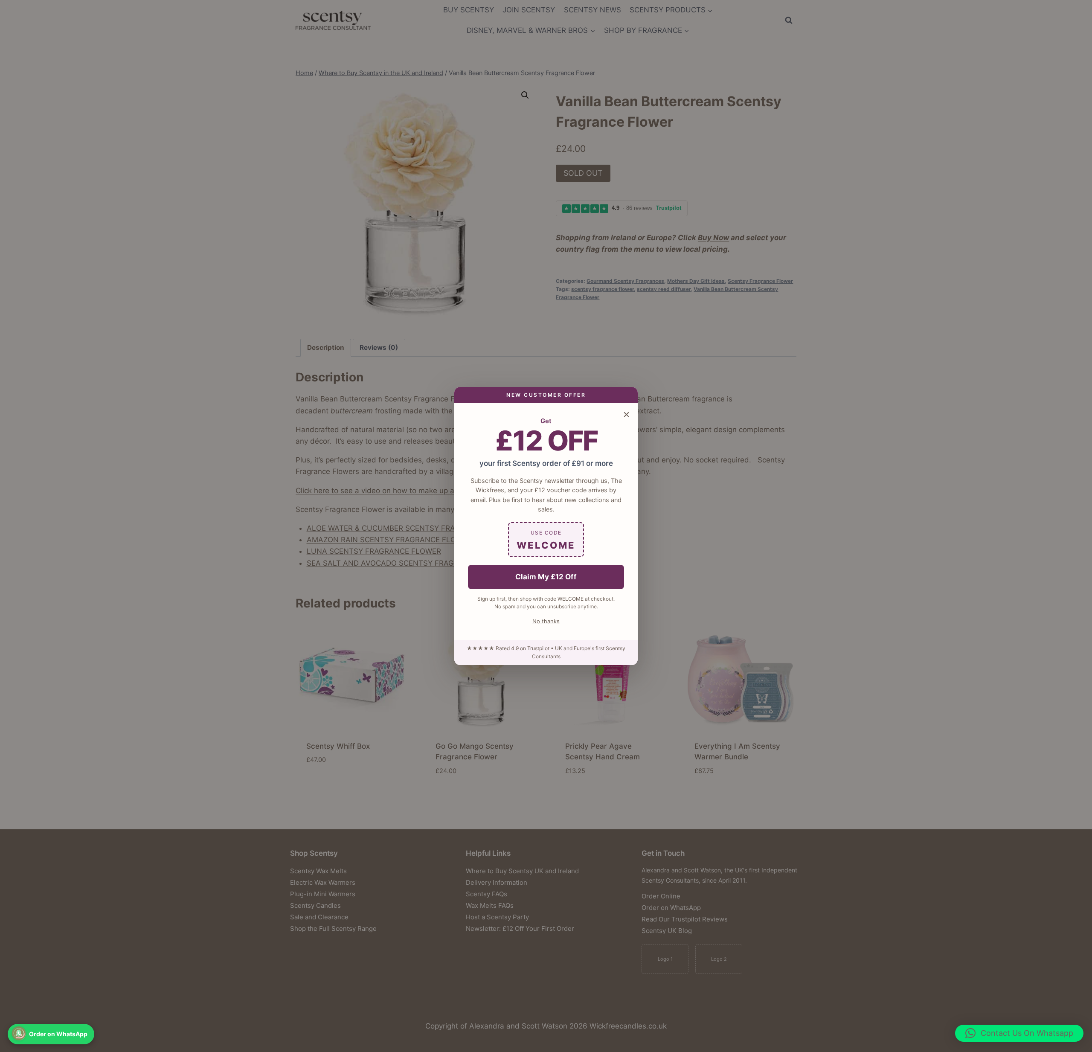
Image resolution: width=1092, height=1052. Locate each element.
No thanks (546, 621)
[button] (1019, 1033)
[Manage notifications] (19, 1033)
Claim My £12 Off (546, 576)
